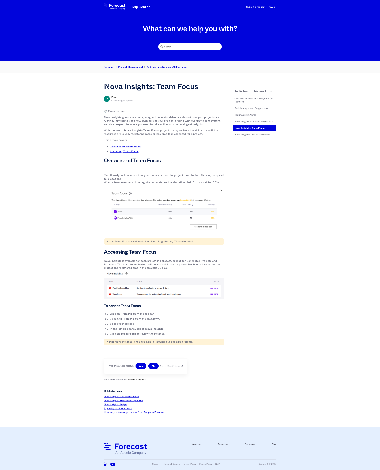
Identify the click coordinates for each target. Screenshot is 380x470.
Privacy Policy (189, 463)
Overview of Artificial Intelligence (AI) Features (254, 100)
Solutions (196, 444)
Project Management (130, 67)
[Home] (114, 8)
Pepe (114, 97)
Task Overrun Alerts (245, 115)
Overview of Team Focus (125, 146)
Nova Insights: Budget (115, 404)
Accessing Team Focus (124, 151)
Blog (274, 444)
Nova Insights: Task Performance (252, 134)
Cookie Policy (205, 463)
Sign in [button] (272, 7)
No (153, 366)
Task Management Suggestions (251, 108)
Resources (223, 444)
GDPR (218, 463)
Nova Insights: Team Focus (250, 128)
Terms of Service (171, 463)
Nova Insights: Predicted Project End (254, 121)
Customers (250, 444)
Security (156, 463)
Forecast (109, 67)
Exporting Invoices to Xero (118, 408)
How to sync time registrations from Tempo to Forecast (134, 412)
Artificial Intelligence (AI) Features (167, 67)
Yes (141, 366)
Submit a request (255, 7)
